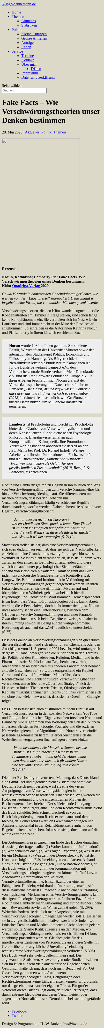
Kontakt (27, 60)
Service (17, 51)
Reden (26, 47)
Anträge (27, 43)
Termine (27, 56)
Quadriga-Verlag (26, 286)
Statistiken (29, 25)
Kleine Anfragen (34, 34)
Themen (18, 16)
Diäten (36, 69)
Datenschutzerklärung (38, 77)
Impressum (29, 73)
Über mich (29, 64)
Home (16, 12)
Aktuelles (28, 21)
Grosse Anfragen (34, 38)
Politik (17, 30)
